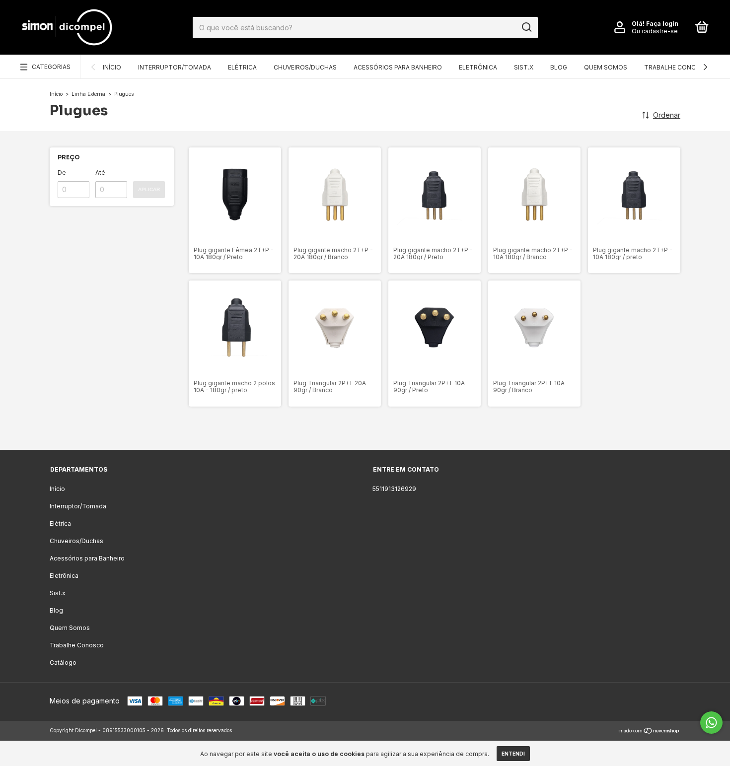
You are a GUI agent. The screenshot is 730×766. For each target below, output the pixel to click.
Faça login (662, 23)
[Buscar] (526, 27)
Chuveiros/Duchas (305, 67)
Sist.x (523, 67)
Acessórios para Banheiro (398, 67)
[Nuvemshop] (649, 731)
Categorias (51, 66)
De (62, 172)
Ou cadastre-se (655, 31)
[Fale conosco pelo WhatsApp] (711, 722)
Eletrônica (478, 67)
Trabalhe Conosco (677, 67)
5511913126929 (394, 488)
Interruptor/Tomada (174, 67)
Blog (558, 67)
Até (100, 172)
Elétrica (242, 67)
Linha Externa (89, 94)
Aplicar (149, 189)
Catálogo (63, 662)
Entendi (513, 754)
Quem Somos (605, 67)
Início (112, 67)
